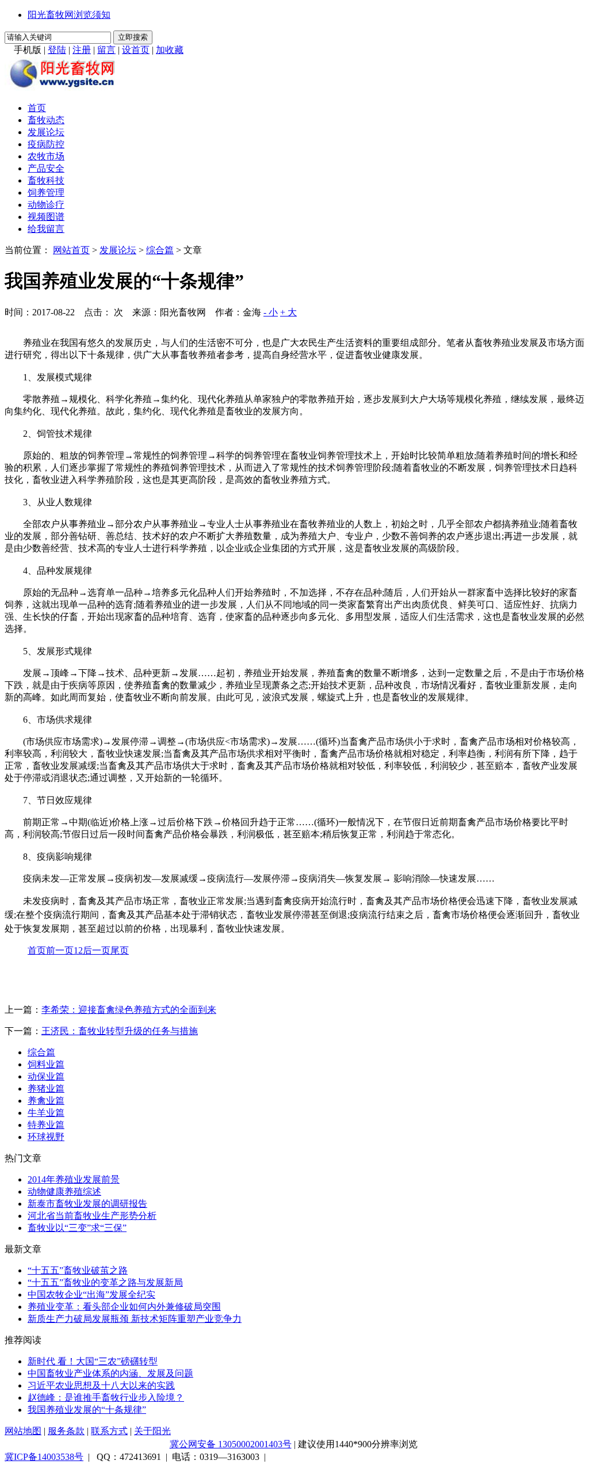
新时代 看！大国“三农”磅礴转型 (93, 1361)
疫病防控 (46, 144)
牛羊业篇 (46, 1113)
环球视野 (46, 1137)
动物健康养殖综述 (64, 1191)
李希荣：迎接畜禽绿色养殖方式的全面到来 (128, 1010)
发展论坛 (46, 132)
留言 (106, 50)
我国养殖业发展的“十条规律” (87, 1409)
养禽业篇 (46, 1100)
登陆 (57, 50)
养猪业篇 (46, 1088)
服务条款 (66, 1431)
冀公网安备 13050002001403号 (231, 1444)
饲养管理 (46, 192)
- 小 (270, 312)
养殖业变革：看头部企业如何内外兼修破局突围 (124, 1306)
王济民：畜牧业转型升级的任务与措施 (119, 1031)
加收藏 (169, 50)
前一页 (60, 950)
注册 (81, 50)
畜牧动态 (46, 120)
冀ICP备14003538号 (44, 1457)
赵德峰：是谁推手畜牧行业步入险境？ (106, 1397)
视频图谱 (46, 217)
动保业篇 (46, 1076)
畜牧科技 (46, 180)
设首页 (136, 50)
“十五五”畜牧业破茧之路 (78, 1270)
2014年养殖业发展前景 (74, 1179)
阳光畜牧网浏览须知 (69, 15)
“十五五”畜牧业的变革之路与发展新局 (105, 1282)
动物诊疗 (46, 204)
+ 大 (288, 312)
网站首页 (71, 250)
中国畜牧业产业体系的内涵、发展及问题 (110, 1373)
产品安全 (46, 168)
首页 (37, 108)
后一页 (96, 950)
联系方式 (109, 1431)
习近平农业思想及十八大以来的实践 (101, 1385)
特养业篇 (46, 1125)
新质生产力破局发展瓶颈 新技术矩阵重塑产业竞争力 (135, 1319)
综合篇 (160, 250)
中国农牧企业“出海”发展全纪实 (91, 1294)
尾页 (119, 950)
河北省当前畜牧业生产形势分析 (92, 1216)
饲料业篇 (46, 1064)
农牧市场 (46, 156)
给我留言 (46, 229)
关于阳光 (152, 1431)
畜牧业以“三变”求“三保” (77, 1228)
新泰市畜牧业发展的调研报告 (87, 1203)
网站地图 (23, 1431)
